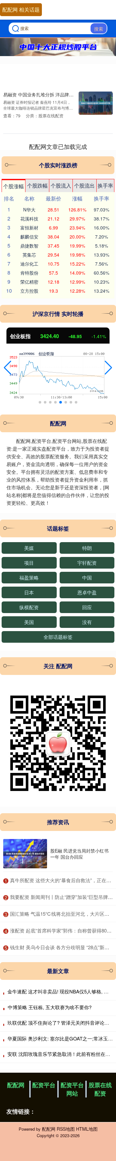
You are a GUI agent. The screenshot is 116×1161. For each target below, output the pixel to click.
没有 (87, 622)
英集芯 (29, 254)
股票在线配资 (100, 1089)
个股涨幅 (13, 186)
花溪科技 (29, 218)
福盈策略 (29, 577)
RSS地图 (66, 1129)
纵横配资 (29, 607)
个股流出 (84, 185)
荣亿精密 (29, 281)
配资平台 (43, 1085)
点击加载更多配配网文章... (58, 146)
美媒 (29, 547)
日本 (29, 592)
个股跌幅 (37, 185)
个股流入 (61, 185)
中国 (87, 577)
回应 (87, 607)
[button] (7, 368)
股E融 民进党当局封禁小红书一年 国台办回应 (79, 853)
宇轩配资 (87, 562)
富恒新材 (29, 227)
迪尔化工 (29, 263)
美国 (29, 622)
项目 (29, 562)
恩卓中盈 (87, 592)
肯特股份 (29, 272)
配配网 (15, 1085)
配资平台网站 (72, 1089)
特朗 (87, 547)
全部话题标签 (58, 636)
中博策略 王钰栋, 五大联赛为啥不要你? (50, 1007)
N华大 (29, 209)
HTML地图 (87, 1129)
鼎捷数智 (29, 245)
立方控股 (29, 291)
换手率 (105, 185)
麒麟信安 (29, 236)
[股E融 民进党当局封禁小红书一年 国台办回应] (25, 853)
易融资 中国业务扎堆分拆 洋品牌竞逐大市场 (47, 94)
